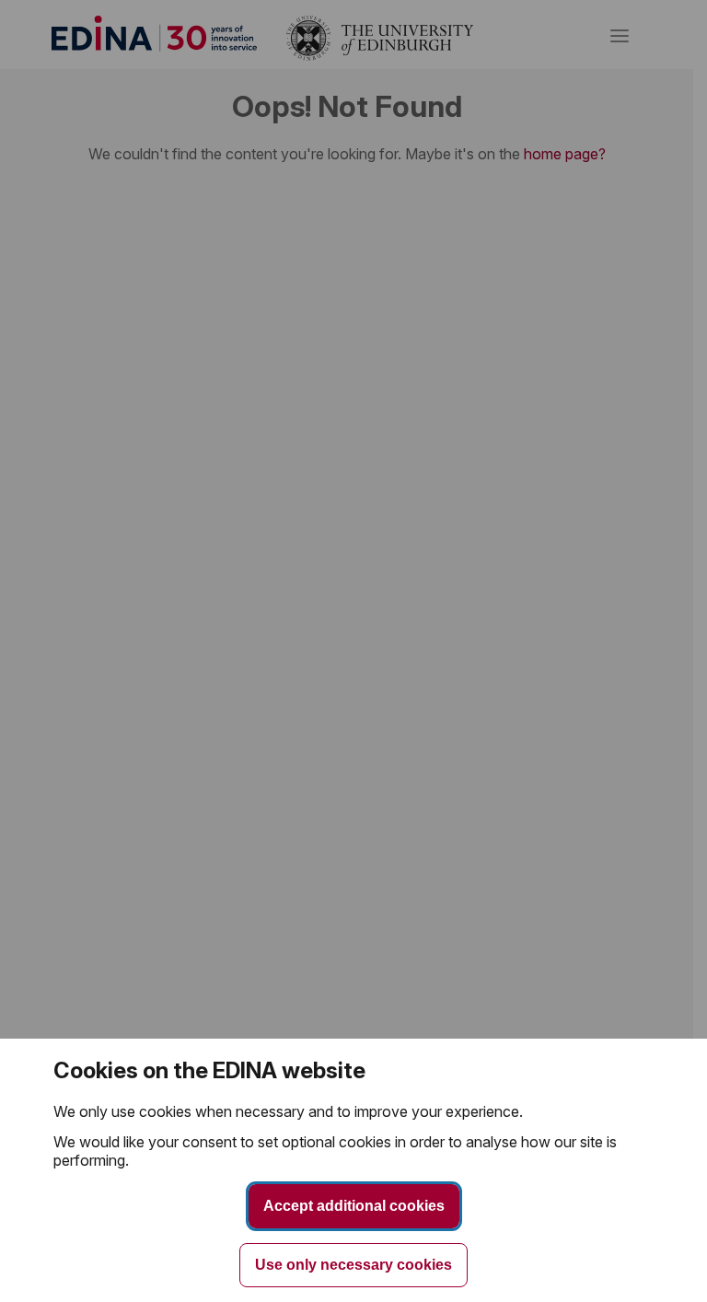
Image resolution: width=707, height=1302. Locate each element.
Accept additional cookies (354, 1206)
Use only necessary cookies (353, 1265)
